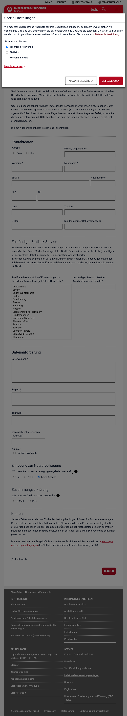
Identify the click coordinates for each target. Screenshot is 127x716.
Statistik (14, 52)
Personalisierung (19, 57)
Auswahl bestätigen (81, 81)
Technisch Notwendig (22, 46)
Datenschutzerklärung (107, 34)
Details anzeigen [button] (13, 66)
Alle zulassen (111, 81)
